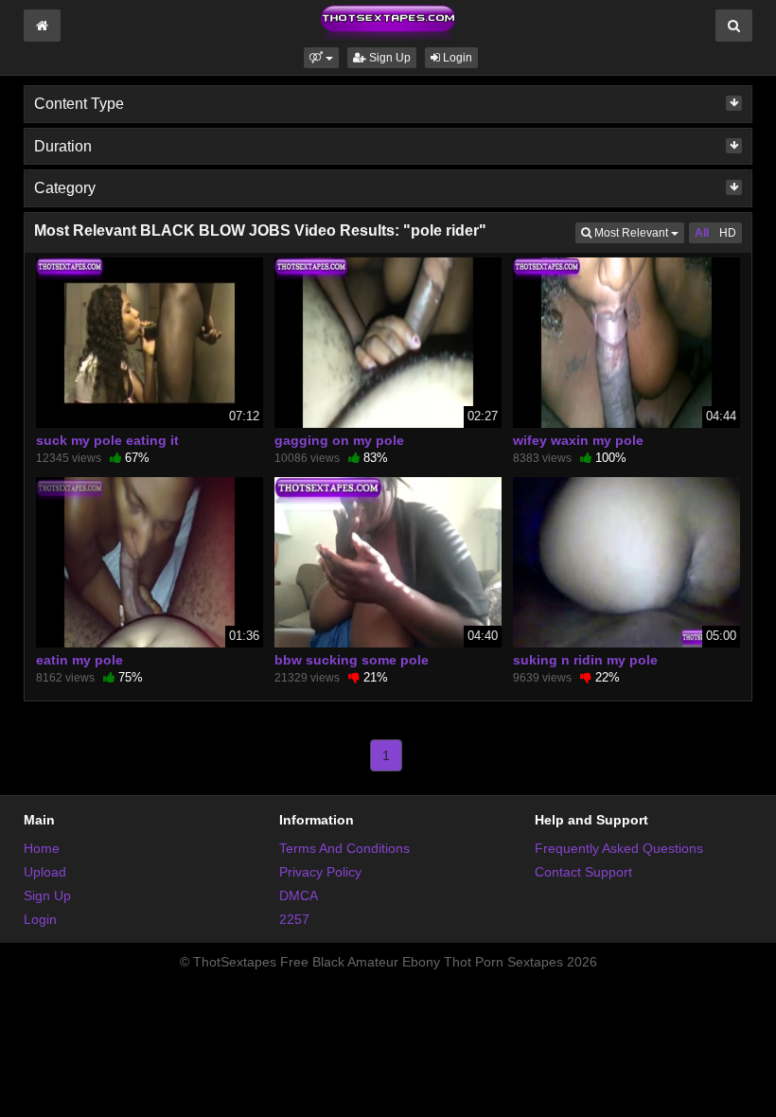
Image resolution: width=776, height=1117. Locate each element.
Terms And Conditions (344, 848)
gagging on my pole (339, 440)
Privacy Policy (320, 871)
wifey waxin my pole (578, 440)
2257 (294, 919)
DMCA (298, 895)
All (702, 232)
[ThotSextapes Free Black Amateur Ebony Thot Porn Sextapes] (388, 22)
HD (727, 232)
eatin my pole (79, 659)
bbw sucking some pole (351, 659)
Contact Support (583, 871)
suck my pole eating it (107, 440)
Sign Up (388, 57)
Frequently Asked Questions (619, 848)
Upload (45, 871)
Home (42, 848)
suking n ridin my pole (585, 659)
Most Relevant (637, 232)
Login (456, 57)
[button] (321, 57)
